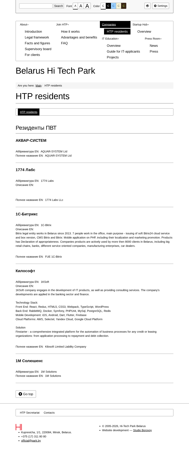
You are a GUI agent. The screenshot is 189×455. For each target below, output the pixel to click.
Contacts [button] (49, 412)
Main (39, 85)
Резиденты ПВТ (36, 128)
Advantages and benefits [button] (79, 37)
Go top (27, 394)
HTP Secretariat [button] (30, 412)
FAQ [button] (64, 43)
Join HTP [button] (61, 24)
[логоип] (25, 427)
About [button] (23, 24)
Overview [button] (144, 31)
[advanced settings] (147, 6)
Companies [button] (109, 24)
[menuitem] (36, 39)
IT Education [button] (109, 38)
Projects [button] (113, 57)
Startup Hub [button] (140, 24)
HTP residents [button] (117, 31)
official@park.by (31, 440)
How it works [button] (70, 31)
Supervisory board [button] (38, 49)
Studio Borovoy (142, 430)
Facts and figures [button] (37, 43)
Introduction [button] (33, 31)
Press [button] (154, 51)
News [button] (154, 45)
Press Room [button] (152, 38)
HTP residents (53, 85)
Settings (162, 5)
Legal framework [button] (37, 37)
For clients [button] (32, 55)
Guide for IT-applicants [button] (123, 51)
